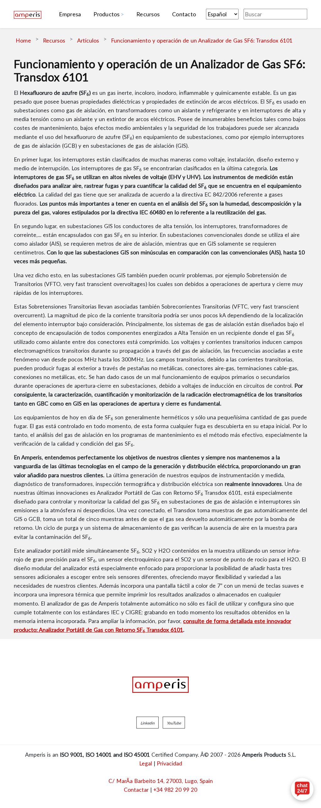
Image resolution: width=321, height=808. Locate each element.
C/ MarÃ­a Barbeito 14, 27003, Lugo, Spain (160, 781)
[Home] (27, 14)
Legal (145, 763)
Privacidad (169, 763)
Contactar (136, 789)
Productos (106, 14)
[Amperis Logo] (160, 685)
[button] (147, 723)
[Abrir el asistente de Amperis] (302, 789)
